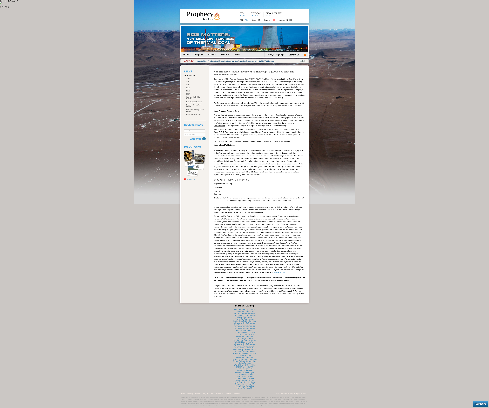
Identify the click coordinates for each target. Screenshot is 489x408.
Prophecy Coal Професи (208, 16)
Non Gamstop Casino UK (244, 348)
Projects (205, 393)
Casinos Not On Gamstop (244, 311)
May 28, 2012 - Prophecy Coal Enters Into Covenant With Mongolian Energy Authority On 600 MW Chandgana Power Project (241, 61)
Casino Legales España (244, 338)
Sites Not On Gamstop (244, 331)
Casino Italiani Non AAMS (244, 384)
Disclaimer (236, 393)
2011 (188, 82)
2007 (188, 94)
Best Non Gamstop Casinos (244, 310)
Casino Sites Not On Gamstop (244, 321)
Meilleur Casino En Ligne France (244, 382)
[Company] (198, 54)
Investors (198, 393)
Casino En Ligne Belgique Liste (244, 361)
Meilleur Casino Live (193, 115)
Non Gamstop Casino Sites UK (244, 340)
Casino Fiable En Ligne (244, 376)
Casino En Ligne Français (244, 380)
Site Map (228, 393)
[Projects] (211, 54)
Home (183, 393)
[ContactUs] (293, 54)
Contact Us (219, 393)
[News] (237, 54)
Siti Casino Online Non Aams (244, 313)
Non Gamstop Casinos (194, 102)
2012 (188, 79)
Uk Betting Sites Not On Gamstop (244, 359)
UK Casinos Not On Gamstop (244, 315)
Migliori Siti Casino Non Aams (244, 342)
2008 (188, 91)
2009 (188, 88)
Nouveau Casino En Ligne (244, 378)
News (212, 393)
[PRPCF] (255, 16)
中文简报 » (190, 179)
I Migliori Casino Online (244, 317)
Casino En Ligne (245, 355)
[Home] (186, 54)
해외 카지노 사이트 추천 (244, 367)
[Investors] (225, 54)
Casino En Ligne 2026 (244, 369)
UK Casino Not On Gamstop (244, 323)
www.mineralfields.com (248, 164)
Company (190, 393)
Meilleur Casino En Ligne (244, 373)
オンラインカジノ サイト (244, 334)
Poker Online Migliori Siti (244, 386)
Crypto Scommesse (244, 371)
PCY (246, 20)
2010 (188, 85)
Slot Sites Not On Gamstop (244, 332)
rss (305, 55)
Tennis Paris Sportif (244, 388)
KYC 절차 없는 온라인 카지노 (245, 365)
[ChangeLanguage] (275, 54)
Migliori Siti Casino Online (244, 319)
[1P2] (268, 16)
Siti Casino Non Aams (244, 375)
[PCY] (243, 16)
